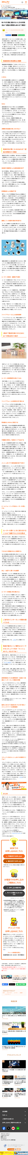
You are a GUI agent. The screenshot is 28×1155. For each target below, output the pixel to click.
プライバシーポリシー (5, 1134)
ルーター (16, 992)
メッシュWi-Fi (7, 662)
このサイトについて (5, 1135)
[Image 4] (13, 1127)
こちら (14, 639)
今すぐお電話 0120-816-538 (15, 893)
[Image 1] (3, 1127)
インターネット (8, 994)
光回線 (21, 992)
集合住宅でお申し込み (15, 861)
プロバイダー (9, 992)
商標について (3, 1137)
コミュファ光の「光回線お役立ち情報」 (8, 7)
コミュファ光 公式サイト (7, 6)
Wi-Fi (7, 32)
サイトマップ (3, 1138)
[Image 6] (17, 1127)
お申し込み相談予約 (15, 888)
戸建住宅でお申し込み (15, 856)
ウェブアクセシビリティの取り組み (8, 1140)
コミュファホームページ (17, 833)
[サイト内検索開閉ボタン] (22, 2)
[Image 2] (8, 1127)
